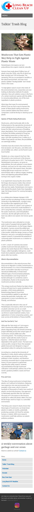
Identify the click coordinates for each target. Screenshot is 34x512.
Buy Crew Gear (7, 477)
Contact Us (6, 486)
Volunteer (5, 468)
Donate (4, 473)
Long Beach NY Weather (10, 481)
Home (4, 460)
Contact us (22, 451)
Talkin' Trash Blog (8, 464)
